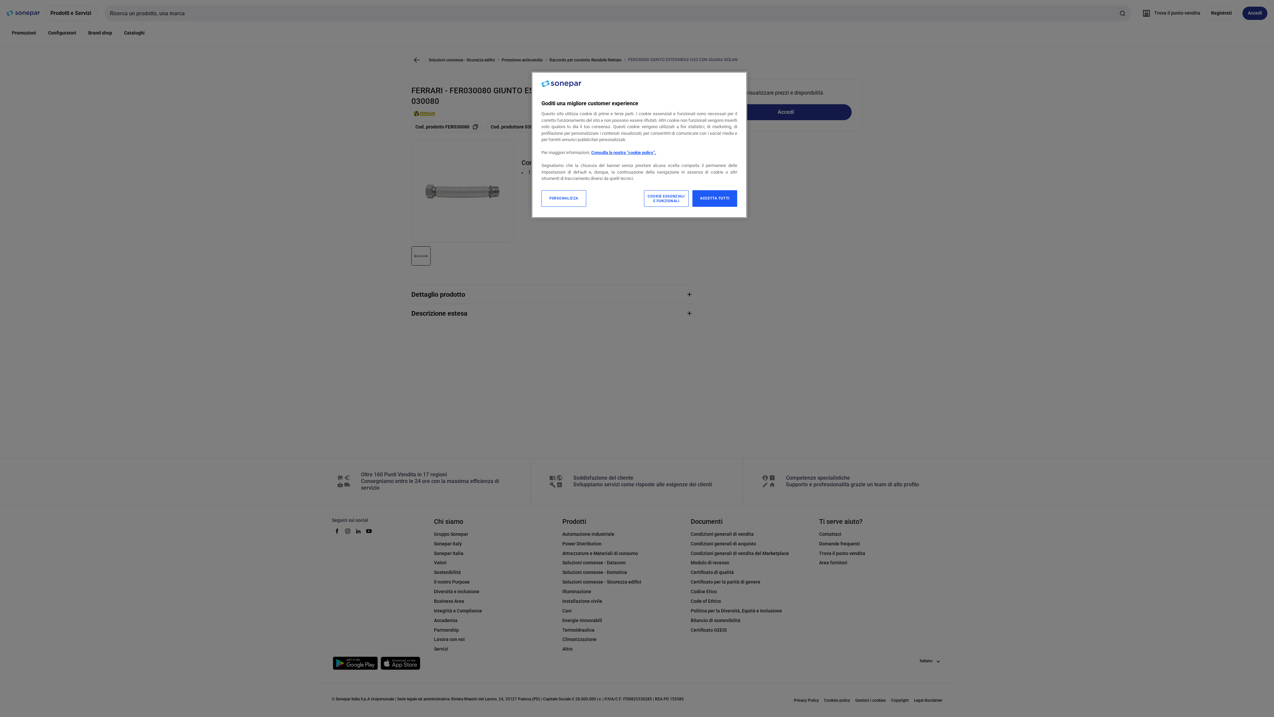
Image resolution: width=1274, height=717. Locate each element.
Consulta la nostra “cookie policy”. (623, 152)
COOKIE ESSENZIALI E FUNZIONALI (666, 198)
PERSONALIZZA (563, 198)
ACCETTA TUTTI (714, 198)
